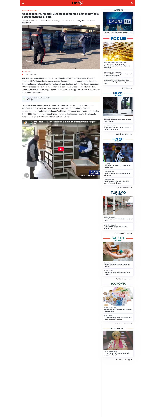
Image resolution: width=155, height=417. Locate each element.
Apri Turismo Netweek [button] (122, 233)
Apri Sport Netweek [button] (123, 188)
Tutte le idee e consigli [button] (122, 360)
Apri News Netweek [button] (123, 134)
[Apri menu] (23, 3)
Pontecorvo (27, 72)
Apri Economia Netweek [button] (121, 324)
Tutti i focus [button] (126, 88)
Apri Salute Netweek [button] (123, 279)
